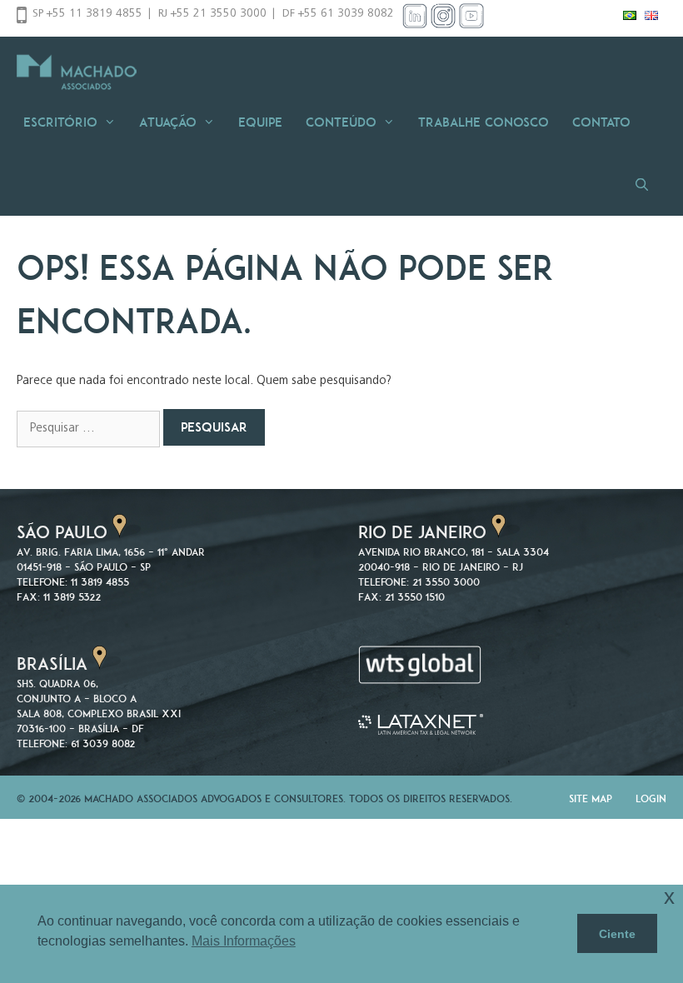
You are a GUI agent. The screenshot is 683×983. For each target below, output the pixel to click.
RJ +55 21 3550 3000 (212, 14)
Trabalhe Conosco (483, 122)
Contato (601, 122)
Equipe (260, 122)
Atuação (168, 122)
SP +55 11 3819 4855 (87, 14)
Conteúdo (341, 122)
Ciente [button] (617, 934)
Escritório (60, 122)
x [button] (669, 897)
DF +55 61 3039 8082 (338, 14)
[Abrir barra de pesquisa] (646, 184)
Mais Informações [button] (244, 941)
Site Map (590, 798)
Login (651, 798)
